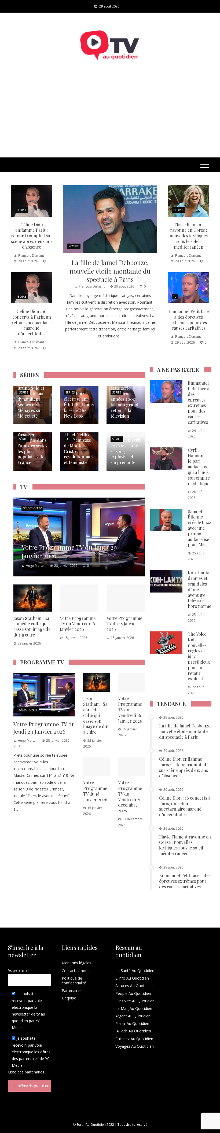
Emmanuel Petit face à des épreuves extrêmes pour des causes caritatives (188, 319)
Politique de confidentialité (74, 980)
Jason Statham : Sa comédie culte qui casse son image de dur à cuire (31, 626)
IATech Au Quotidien (133, 1030)
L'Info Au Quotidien (132, 978)
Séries (23, 392)
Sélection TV (32, 508)
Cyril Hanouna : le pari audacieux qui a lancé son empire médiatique (199, 466)
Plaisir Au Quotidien (132, 1023)
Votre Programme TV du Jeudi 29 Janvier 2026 (44, 727)
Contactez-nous (75, 970)
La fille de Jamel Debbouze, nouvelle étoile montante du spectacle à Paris (110, 270)
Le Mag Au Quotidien (133, 1008)
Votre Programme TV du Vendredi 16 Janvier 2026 (78, 623)
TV (174, 297)
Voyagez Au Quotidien (134, 1046)
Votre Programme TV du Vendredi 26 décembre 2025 (130, 796)
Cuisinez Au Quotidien (134, 1038)
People (74, 246)
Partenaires (72, 990)
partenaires (34, 1072)
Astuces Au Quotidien (134, 985)
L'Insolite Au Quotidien (135, 1000)
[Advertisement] (110, 117)
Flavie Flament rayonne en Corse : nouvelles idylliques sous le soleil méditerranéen (189, 236)
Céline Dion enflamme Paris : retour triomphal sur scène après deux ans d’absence (31, 236)
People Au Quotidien (133, 993)
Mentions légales (76, 962)
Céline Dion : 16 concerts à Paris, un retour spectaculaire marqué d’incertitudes (32, 322)
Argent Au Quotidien (133, 1015)
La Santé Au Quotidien (134, 970)
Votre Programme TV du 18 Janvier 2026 (124, 623)
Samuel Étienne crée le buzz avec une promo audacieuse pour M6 (199, 528)
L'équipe (69, 997)
